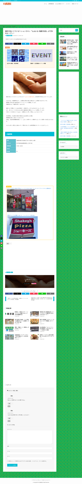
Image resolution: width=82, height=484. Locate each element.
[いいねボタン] (7, 244)
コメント (9, 429)
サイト (8, 456)
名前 (8, 446)
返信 (9, 406)
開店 (11, 35)
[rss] (76, 0)
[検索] (78, 0)
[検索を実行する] (76, 30)
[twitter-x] (73, 0)
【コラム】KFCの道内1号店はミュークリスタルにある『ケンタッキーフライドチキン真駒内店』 (29, 188)
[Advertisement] (41, 16)
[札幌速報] (7, 3)
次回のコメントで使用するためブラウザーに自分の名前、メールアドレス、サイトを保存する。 (28, 461)
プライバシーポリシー (37, 480)
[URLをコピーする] (50, 44)
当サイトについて (45, 480)
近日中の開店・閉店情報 (65, 124)
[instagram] (75, 0)
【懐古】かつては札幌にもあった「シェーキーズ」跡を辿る (21, 215)
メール (8, 451)
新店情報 (8, 35)
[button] (9, 44)
